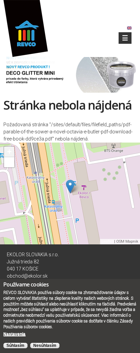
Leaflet (107, 241)
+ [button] (9, 151)
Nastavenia (14, 334)
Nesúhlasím (44, 345)
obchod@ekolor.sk (27, 276)
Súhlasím (15, 345)
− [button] (9, 162)
